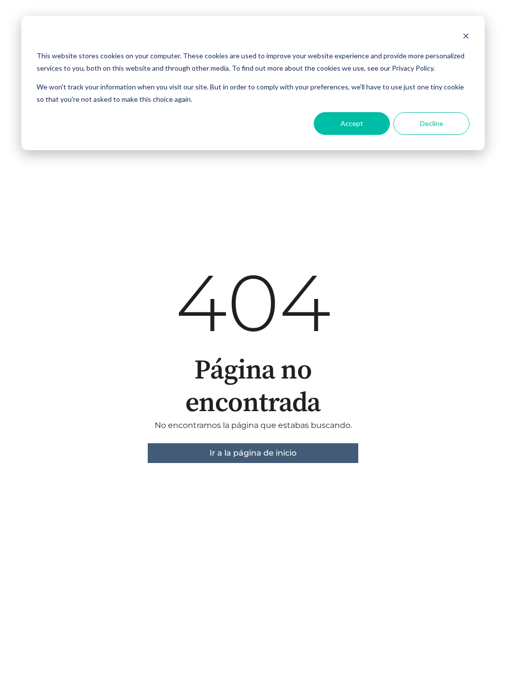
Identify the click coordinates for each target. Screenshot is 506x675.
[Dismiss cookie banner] (466, 37)
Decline (431, 123)
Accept (351, 123)
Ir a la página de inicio (253, 453)
